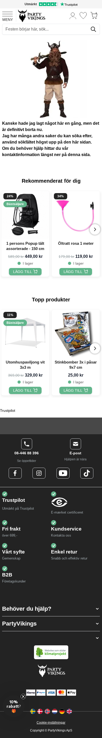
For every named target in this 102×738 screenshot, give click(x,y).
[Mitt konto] (73, 15)
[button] (51, 609)
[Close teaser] (23, 696)
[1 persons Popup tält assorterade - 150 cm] (25, 215)
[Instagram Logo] (39, 473)
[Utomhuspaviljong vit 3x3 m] (25, 334)
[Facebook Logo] (15, 473)
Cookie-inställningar (51, 722)
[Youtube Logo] (63, 473)
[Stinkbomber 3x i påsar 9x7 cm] (76, 334)
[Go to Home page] (31, 15)
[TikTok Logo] (86, 473)
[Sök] (93, 29)
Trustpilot (7, 410)
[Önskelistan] (83, 15)
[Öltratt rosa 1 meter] (76, 215)
